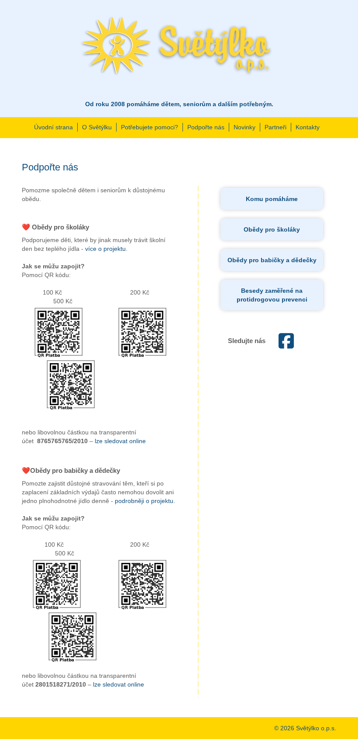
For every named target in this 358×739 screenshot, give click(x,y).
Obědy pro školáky (272, 229)
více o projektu (105, 248)
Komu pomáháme (272, 198)
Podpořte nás (205, 127)
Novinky (244, 127)
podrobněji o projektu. (145, 500)
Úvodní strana (53, 127)
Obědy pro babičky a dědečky (272, 260)
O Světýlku (97, 127)
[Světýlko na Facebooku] (286, 345)
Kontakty (308, 127)
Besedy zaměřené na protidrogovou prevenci (272, 295)
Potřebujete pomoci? (149, 127)
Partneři (275, 127)
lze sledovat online (120, 440)
